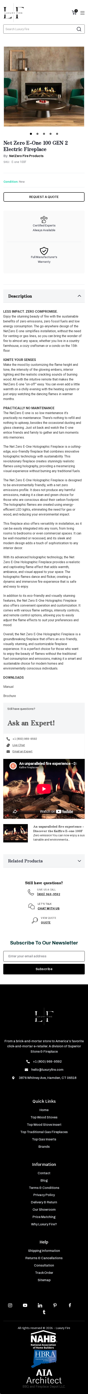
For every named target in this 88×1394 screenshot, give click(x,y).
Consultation (44, 1265)
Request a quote (44, 197)
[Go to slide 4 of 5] (51, 134)
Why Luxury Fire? (44, 1224)
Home (44, 1110)
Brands (44, 1146)
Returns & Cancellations (44, 1258)
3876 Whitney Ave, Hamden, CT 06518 (47, 1078)
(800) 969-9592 (48, 894)
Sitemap (44, 1280)
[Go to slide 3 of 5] (44, 134)
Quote (46, 922)
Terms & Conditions (44, 1188)
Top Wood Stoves (44, 1117)
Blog (44, 1180)
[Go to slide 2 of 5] (37, 134)
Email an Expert (22, 751)
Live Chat (18, 745)
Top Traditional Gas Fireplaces (44, 1132)
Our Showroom (44, 1209)
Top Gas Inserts (44, 1139)
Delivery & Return (44, 1202)
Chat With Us (49, 908)
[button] (44, 296)
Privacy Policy (44, 1195)
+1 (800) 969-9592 (24, 738)
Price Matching (44, 1217)
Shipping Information (44, 1250)
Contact (44, 1173)
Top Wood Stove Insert (44, 1124)
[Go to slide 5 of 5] (57, 134)
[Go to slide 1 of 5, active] (31, 134)
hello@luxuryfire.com (47, 1069)
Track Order (44, 1272)
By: (23, 156)
